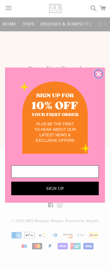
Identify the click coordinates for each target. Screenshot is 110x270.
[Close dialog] (98, 73)
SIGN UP (55, 188)
